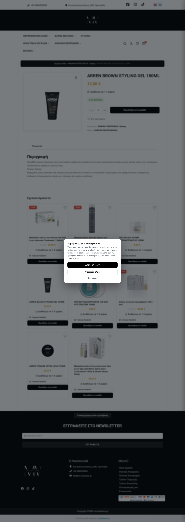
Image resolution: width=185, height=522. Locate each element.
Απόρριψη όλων (92, 272)
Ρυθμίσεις (92, 278)
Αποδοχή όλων (92, 265)
